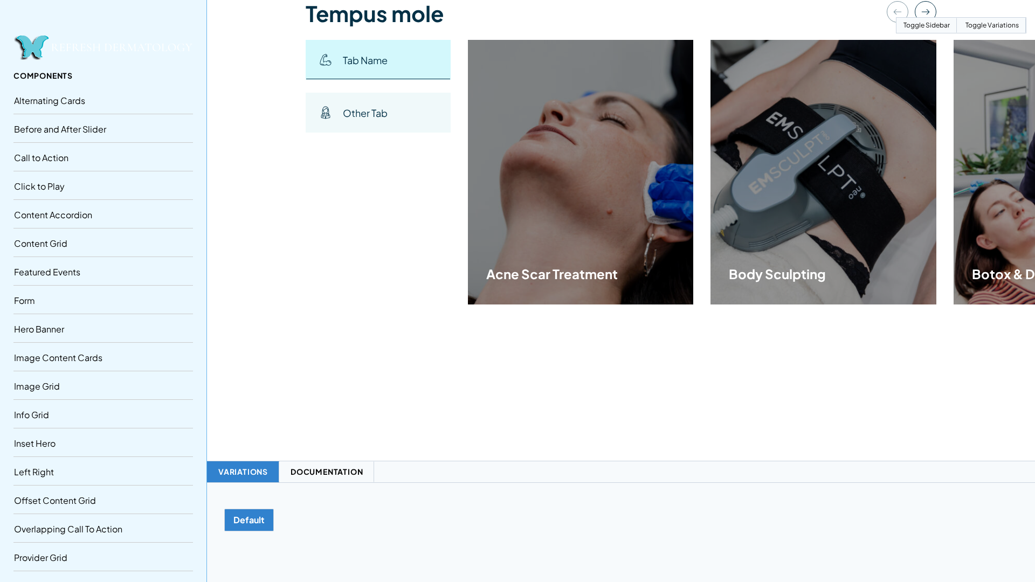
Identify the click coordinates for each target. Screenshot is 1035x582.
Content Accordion (53, 214)
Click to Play (39, 186)
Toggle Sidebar (926, 25)
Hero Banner (39, 329)
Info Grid (31, 414)
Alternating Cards (49, 100)
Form (24, 300)
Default (249, 519)
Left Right (34, 471)
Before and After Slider (60, 129)
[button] (378, 60)
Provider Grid (40, 557)
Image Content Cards (58, 357)
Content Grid (40, 243)
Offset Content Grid (55, 500)
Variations (243, 471)
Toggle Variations (992, 25)
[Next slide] (925, 12)
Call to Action (41, 157)
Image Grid (37, 386)
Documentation (327, 471)
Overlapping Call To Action (68, 529)
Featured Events (47, 272)
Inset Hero (35, 443)
